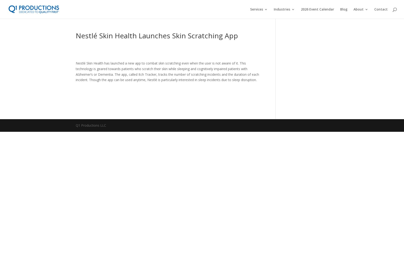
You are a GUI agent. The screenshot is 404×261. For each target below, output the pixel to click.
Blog (343, 9)
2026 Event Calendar (317, 9)
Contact (381, 9)
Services (256, 9)
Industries (282, 9)
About (359, 9)
